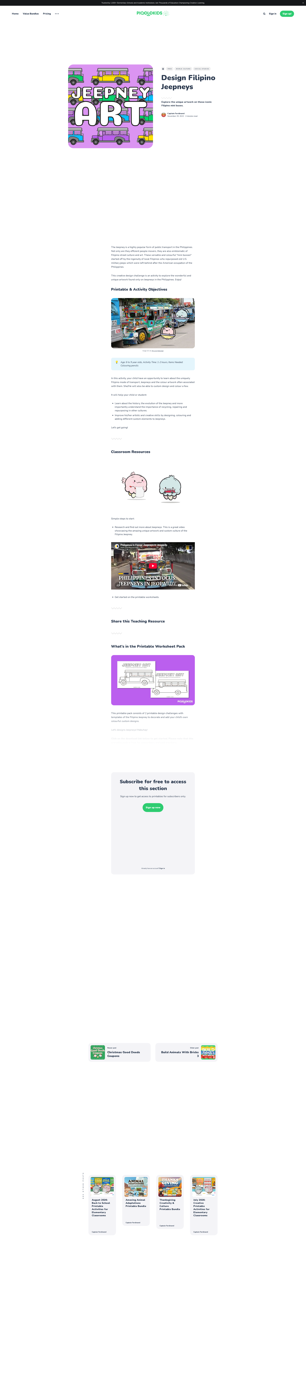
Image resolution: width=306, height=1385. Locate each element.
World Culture (183, 69)
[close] (303, 3)
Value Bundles (31, 13)
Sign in (272, 13)
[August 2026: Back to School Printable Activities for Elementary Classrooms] (102, 1205)
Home (15, 13)
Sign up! (287, 13)
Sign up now (153, 807)
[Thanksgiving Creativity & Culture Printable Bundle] (170, 1202)
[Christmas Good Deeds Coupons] (119, 1052)
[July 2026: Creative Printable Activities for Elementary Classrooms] (204, 1205)
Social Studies (202, 69)
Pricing (47, 13)
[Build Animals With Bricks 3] (186, 1052)
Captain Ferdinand (175, 113)
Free (170, 69)
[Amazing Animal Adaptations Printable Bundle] (136, 1200)
